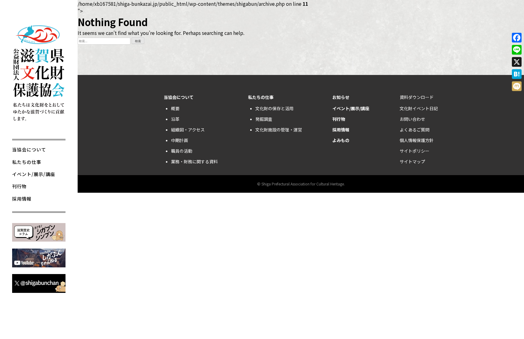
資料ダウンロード (417, 97)
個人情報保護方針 (417, 140)
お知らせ (340, 97)
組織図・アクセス (188, 130)
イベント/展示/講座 (33, 174)
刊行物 (19, 186)
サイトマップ (412, 161)
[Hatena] (517, 74)
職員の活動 (181, 151)
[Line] (517, 50)
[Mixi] (517, 86)
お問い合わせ (412, 119)
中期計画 (179, 140)
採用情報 (22, 198)
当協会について (29, 149)
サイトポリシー (414, 151)
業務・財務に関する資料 (194, 161)
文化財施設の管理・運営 (278, 130)
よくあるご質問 (414, 130)
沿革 (175, 119)
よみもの (340, 140)
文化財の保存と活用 (274, 108)
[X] (517, 62)
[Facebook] (517, 38)
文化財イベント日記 (419, 108)
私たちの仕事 (26, 162)
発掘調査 (263, 119)
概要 (175, 108)
